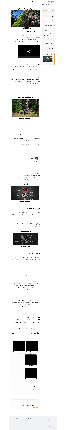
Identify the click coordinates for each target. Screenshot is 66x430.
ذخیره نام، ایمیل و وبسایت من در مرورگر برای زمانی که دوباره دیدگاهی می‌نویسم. (28, 405)
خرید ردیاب (52, 30)
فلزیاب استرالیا (38, 322)
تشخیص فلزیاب (13, 319)
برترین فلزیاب (21, 319)
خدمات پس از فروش (48, 28)
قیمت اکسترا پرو (13, 322)
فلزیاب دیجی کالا (47, 43)
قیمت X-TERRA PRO (17, 322)
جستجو (45, 10)
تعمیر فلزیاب (23, 300)
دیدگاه (37, 393)
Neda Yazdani (36, 317)
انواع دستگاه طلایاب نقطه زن (50, 25)
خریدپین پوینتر (47, 33)
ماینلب (26, 324)
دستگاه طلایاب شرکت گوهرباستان (50, 35)
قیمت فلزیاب (38, 324)
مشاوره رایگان (45, 45)
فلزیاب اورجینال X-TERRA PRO (25, 322)
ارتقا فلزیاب (30, 319)
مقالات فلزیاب (23, 317)
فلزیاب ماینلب (21, 322)
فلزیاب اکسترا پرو (31, 322)
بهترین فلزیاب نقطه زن (17, 319)
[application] (29, 51)
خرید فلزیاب (26, 300)
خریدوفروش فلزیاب (51, 33)
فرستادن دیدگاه (35, 407)
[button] (28, 51)
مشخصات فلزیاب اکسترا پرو (22, 324)
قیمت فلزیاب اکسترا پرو (34, 324)
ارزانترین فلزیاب (27, 319)
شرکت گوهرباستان (51, 38)
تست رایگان (52, 28)
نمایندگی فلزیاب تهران (17, 422)
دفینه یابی (45, 35)
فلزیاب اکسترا (34, 322)
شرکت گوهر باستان (47, 38)
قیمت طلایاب (52, 45)
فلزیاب (29, 300)
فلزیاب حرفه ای (51, 43)
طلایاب (32, 353)
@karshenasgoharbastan (22, 298)
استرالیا (24, 319)
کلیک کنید (22, 315)
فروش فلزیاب (29, 302)
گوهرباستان (49, 48)
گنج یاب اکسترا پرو (29, 324)
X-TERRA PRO (36, 319)
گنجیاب (52, 48)
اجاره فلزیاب (33, 319)
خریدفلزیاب (49, 30)
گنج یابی (25, 308)
